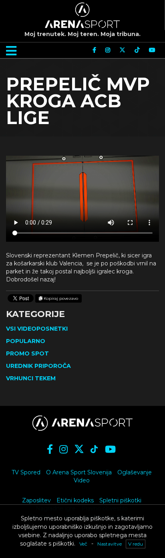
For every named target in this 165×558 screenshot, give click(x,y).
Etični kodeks (75, 500)
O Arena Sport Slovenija (79, 472)
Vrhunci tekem (31, 378)
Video (82, 480)
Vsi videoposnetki (37, 328)
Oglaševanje (134, 472)
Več (83, 544)
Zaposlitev (36, 500)
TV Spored (26, 472)
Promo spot (27, 353)
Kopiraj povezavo (60, 298)
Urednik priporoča (38, 365)
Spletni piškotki (120, 500)
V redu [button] (135, 544)
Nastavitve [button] (109, 544)
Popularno (25, 341)
